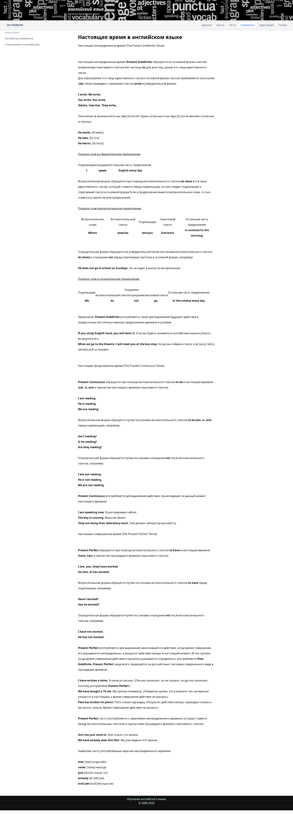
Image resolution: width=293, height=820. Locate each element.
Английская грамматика (19, 38)
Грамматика (248, 25)
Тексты (220, 25)
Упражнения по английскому (22, 44)
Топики (283, 25)
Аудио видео (266, 25)
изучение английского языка (86, 10)
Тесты (232, 25)
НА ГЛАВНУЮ (15, 25)
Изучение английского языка (146, 799)
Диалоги (207, 25)
